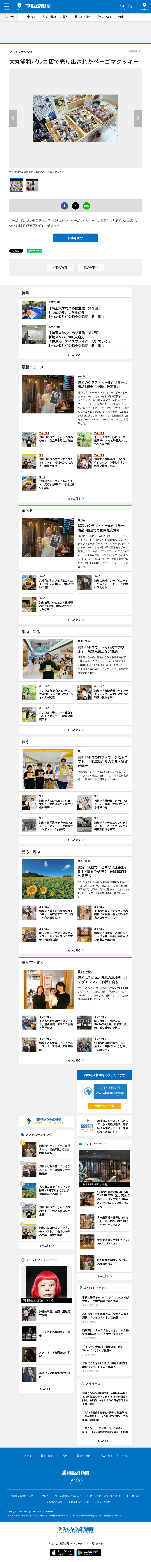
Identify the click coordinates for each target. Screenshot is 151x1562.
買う (65, 16)
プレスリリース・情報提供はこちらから (62, 1496)
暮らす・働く (83, 16)
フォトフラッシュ (21, 52)
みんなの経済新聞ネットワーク (75, 1530)
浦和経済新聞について (22, 1496)
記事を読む (75, 238)
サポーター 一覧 (104, 1105)
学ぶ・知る (105, 16)
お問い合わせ (136, 1496)
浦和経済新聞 (33, 6)
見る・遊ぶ (49, 16)
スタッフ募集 (103, 1502)
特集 (121, 16)
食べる (31, 16)
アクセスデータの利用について (105, 1496)
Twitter (131, 7)
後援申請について (80, 1502)
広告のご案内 (55, 1502)
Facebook (123, 7)
